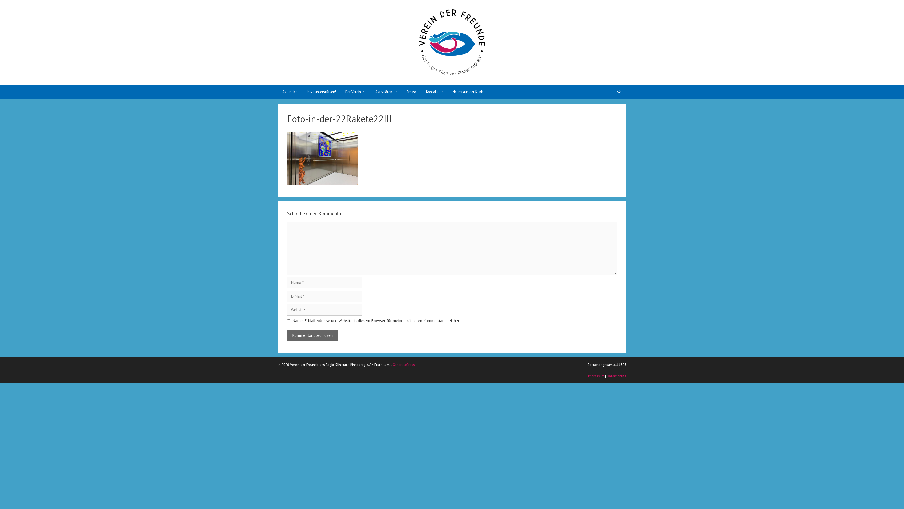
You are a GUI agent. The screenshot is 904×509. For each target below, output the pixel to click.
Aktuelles (289, 92)
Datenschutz (616, 376)
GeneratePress (404, 364)
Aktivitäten (383, 92)
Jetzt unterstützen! (321, 92)
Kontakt (432, 92)
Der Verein (353, 92)
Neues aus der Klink (468, 92)
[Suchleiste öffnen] (619, 92)
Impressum (596, 376)
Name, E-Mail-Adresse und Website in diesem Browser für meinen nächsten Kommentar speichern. (377, 320)
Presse (412, 92)
